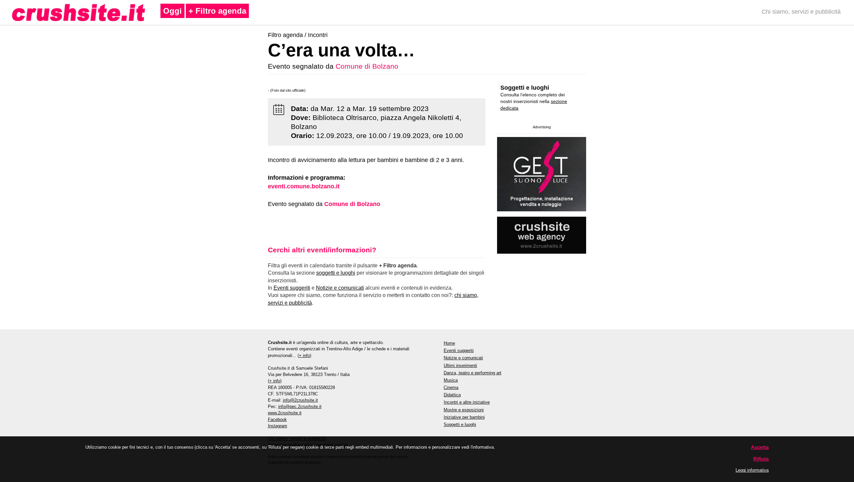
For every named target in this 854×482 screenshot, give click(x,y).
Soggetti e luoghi (524, 87)
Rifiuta (761, 459)
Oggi (172, 10)
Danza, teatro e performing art (472, 372)
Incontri (318, 35)
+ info (304, 355)
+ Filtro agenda (217, 10)
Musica (451, 380)
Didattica (452, 394)
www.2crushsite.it (285, 412)
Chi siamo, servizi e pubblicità (801, 11)
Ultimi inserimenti (460, 365)
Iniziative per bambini (464, 417)
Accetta (760, 447)
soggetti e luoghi (335, 273)
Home (449, 343)
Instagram (277, 425)
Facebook (277, 419)
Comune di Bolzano (367, 66)
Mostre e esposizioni (464, 409)
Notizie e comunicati (340, 288)
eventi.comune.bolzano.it (304, 186)
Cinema (451, 387)
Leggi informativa (752, 470)
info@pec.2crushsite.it (300, 406)
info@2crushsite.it (300, 400)
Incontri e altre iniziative (467, 402)
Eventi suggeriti (292, 288)
